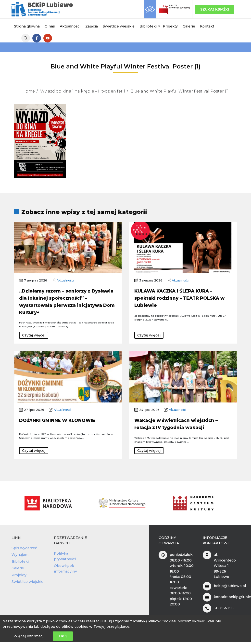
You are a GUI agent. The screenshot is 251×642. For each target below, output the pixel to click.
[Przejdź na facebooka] (36, 38)
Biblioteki (148, 26)
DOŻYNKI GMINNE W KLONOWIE (57, 420)
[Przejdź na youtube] (47, 38)
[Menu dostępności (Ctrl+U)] (150, 9)
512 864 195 (224, 608)
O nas (50, 26)
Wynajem (20, 554)
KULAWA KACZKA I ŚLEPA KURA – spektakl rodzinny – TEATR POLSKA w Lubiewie (179, 298)
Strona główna (27, 26)
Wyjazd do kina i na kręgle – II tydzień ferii (82, 91)
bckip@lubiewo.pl (230, 586)
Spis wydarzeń (25, 548)
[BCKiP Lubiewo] (42, 9)
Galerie (189, 26)
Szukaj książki (214, 9)
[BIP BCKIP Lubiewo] (174, 9)
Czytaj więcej (33, 335)
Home (28, 91)
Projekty (170, 26)
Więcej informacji (28, 636)
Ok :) (63, 636)
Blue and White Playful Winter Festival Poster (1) (179, 91)
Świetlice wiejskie (119, 26)
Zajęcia (91, 26)
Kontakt (207, 26)
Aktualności (70, 26)
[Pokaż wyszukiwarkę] (25, 38)
